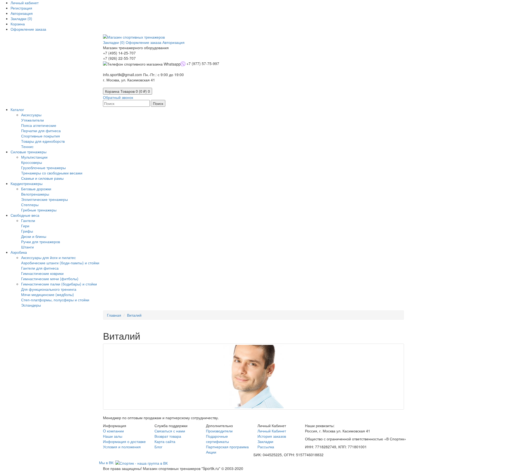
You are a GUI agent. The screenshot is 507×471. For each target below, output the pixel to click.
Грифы (27, 231)
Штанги (27, 247)
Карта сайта (164, 441)
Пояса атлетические (38, 125)
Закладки (265, 441)
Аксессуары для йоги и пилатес (48, 257)
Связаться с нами (169, 430)
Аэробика (19, 252)
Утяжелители (32, 120)
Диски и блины (33, 236)
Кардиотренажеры (27, 183)
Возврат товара (167, 436)
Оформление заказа (144, 42)
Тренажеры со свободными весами (51, 173)
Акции (211, 452)
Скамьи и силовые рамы (42, 178)
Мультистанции (34, 157)
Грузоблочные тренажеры (43, 167)
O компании (113, 430)
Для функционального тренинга (48, 289)
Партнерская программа (227, 446)
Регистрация (21, 8)
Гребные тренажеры (39, 210)
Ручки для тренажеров (40, 241)
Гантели (28, 220)
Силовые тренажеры (28, 151)
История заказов (271, 436)
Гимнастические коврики (42, 273)
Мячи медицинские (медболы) (47, 294)
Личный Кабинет (271, 430)
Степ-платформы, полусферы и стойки (55, 299)
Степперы (30, 204)
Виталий (134, 315)
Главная (114, 315)
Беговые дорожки (36, 188)
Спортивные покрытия (40, 135)
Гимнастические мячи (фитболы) (49, 278)
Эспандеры (31, 305)
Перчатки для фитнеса (41, 130)
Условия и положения (122, 446)
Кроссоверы (31, 162)
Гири (25, 225)
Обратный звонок (118, 97)
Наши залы (112, 436)
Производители (219, 430)
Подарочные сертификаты (217, 438)
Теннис (27, 146)
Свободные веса (25, 215)
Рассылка (265, 446)
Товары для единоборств (43, 141)
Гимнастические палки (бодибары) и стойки (59, 284)
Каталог (17, 109)
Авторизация (22, 13)
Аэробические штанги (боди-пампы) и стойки (60, 262)
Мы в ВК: (107, 462)
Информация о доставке (124, 441)
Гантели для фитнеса (40, 268)
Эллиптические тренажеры (44, 199)
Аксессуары (31, 114)
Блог (158, 446)
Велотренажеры (35, 194)
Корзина (127, 91)
